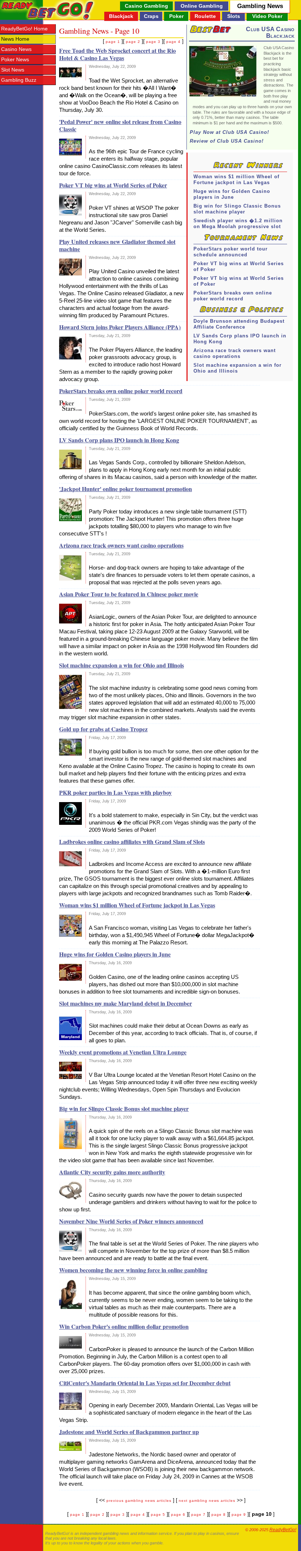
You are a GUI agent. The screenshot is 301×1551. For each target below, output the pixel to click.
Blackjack (121, 16)
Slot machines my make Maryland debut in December (125, 1003)
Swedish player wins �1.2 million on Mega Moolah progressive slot (238, 223)
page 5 (158, 1514)
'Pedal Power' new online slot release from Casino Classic (120, 125)
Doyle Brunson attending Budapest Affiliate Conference (238, 324)
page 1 (113, 42)
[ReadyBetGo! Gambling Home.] (48, 10)
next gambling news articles (207, 1501)
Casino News (16, 49)
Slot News (12, 70)
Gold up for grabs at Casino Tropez (103, 729)
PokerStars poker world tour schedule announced (230, 251)
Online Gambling (202, 6)
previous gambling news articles (138, 1501)
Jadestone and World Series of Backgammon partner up (129, 1431)
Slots (233, 16)
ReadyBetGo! (282, 1529)
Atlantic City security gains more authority (112, 1172)
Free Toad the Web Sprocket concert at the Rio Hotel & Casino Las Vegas (117, 54)
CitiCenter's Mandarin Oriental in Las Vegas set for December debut (145, 1383)
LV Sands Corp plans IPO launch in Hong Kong (239, 338)
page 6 (178, 1514)
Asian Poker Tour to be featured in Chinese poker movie (128, 594)
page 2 (133, 42)
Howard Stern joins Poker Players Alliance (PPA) (120, 327)
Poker (176, 16)
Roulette (205, 16)
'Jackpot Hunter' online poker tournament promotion (125, 488)
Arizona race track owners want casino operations (234, 353)
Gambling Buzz (18, 80)
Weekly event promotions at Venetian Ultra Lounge (122, 1052)
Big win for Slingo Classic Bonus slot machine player (237, 209)
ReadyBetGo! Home (24, 29)
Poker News (15, 59)
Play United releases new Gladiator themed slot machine (117, 245)
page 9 (239, 1514)
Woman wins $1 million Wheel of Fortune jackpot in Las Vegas (236, 179)
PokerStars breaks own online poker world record (232, 295)
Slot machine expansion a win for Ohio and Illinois (237, 368)
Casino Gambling (146, 6)
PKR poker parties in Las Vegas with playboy (115, 792)
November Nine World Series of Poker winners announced (131, 1221)
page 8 (218, 1514)
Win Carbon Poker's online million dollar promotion (124, 1326)
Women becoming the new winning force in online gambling (133, 1270)
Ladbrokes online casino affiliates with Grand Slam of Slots (132, 841)
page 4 (173, 42)
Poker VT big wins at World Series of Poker (238, 266)
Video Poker (267, 16)
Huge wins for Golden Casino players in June (231, 194)
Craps (151, 16)
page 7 (198, 1514)
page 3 (153, 42)
